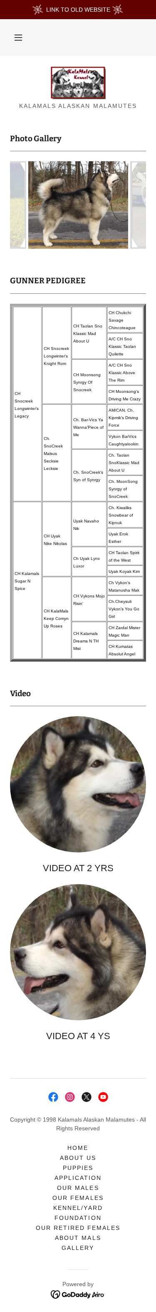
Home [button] (77, 1148)
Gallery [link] (78, 1248)
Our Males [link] (78, 1188)
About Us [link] (78, 1158)
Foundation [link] (77, 1218)
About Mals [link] (78, 1238)
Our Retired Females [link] (78, 1228)
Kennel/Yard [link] (77, 1208)
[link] (78, 82)
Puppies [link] (78, 1168)
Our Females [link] (77, 1198)
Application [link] (78, 1178)
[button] (18, 37)
